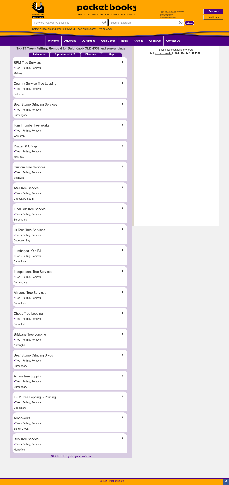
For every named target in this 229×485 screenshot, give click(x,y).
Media (124, 40)
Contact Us (173, 40)
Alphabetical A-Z (65, 54)
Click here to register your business (71, 456)
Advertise (70, 40)
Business (214, 11)
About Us (155, 40)
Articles (138, 40)
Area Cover (108, 40)
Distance (90, 54)
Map (111, 54)
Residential (214, 17)
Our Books (88, 40)
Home (55, 40)
